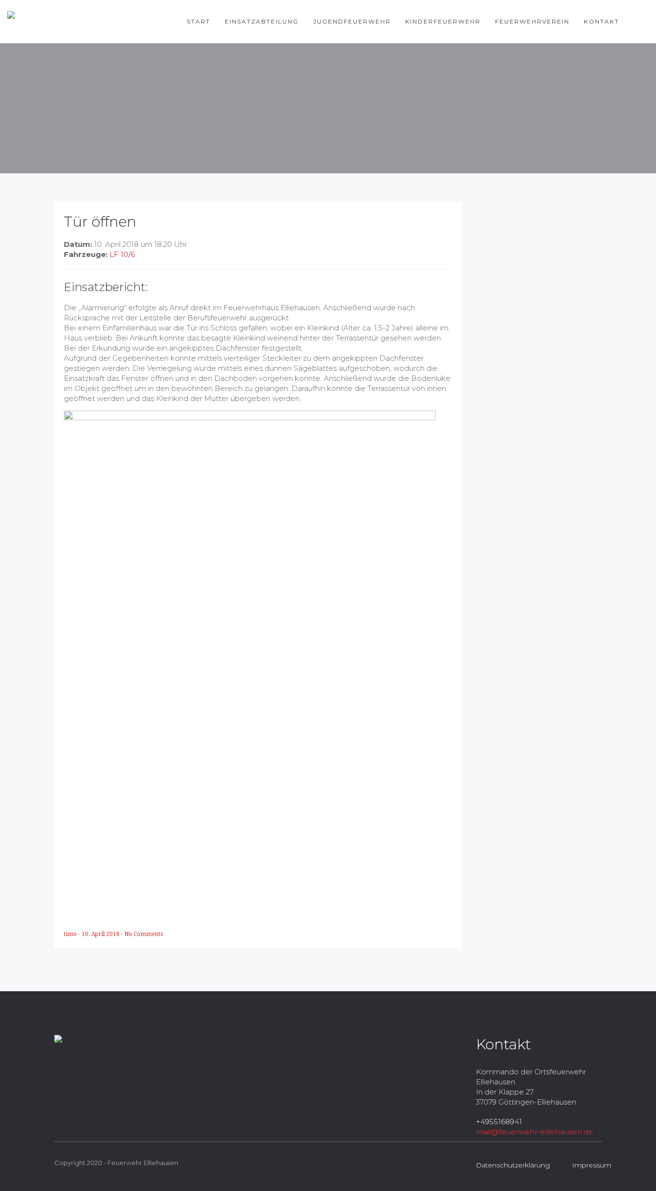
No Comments (143, 934)
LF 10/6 (122, 254)
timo (71, 934)
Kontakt (601, 21)
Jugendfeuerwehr (352, 21)
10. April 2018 (101, 934)
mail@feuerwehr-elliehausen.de (534, 1131)
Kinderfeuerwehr (443, 21)
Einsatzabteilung (262, 21)
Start (198, 21)
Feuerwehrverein (532, 21)
